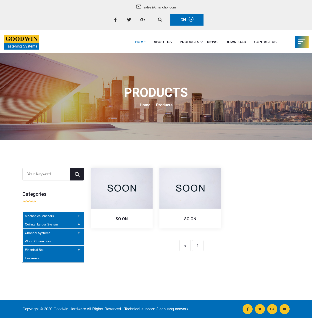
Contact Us (265, 42)
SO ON (122, 218)
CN (183, 19)
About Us (163, 42)
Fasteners (32, 258)
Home (140, 42)
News (212, 42)
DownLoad (235, 42)
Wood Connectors (38, 241)
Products (189, 42)
